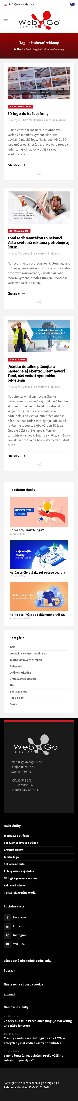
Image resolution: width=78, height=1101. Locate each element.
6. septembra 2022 (20, 106)
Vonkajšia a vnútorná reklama (47, 120)
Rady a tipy (16, 698)
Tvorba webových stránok (26, 660)
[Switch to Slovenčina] (73, 4)
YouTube (19, 944)
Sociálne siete (18, 691)
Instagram (20, 935)
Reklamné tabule (14, 885)
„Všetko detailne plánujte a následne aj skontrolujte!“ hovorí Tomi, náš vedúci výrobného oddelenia (36, 373)
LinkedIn (19, 926)
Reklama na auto (14, 864)
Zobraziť (9, 970)
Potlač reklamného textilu (20, 892)
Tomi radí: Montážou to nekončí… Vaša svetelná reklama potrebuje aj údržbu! (38, 242)
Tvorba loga (11, 857)
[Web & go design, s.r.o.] (39, 20)
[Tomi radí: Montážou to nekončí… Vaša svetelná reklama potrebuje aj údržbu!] (39, 207)
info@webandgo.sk (21, 4)
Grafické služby (13, 850)
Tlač (12, 685)
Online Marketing (20, 672)
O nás (13, 704)
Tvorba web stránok (16, 835)
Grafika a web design (23, 679)
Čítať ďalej (14, 165)
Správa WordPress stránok (21, 842)
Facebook (19, 917)
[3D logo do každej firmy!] (39, 83)
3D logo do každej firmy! (28, 113)
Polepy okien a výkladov (19, 871)
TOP (25, 120)
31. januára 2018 (19, 231)
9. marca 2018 (17, 359)
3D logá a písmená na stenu (21, 878)
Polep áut (16, 666)
